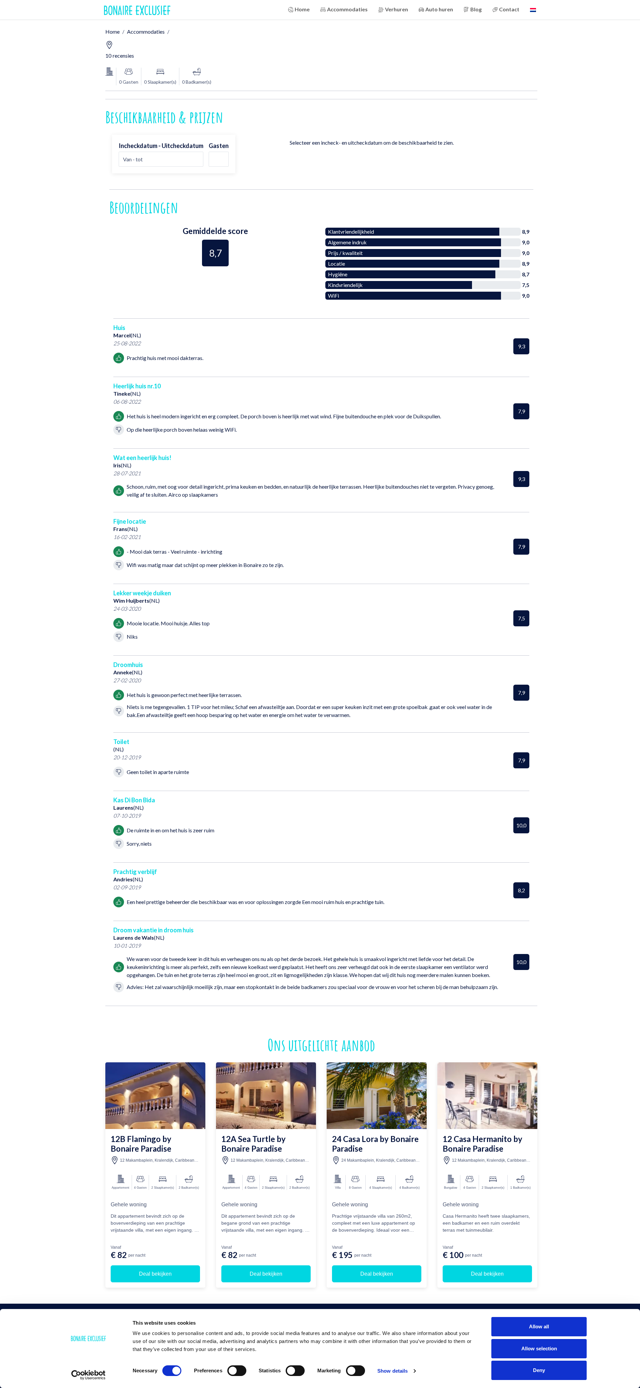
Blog (476, 9)
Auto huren (439, 9)
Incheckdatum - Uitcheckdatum (161, 145)
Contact (509, 9)
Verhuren (396, 9)
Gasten (219, 145)
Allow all (539, 1326)
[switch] (236, 1370)
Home (302, 9)
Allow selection (539, 1348)
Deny (539, 1370)
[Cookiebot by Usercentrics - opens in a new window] (88, 1375)
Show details (392, 1371)
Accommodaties (347, 9)
